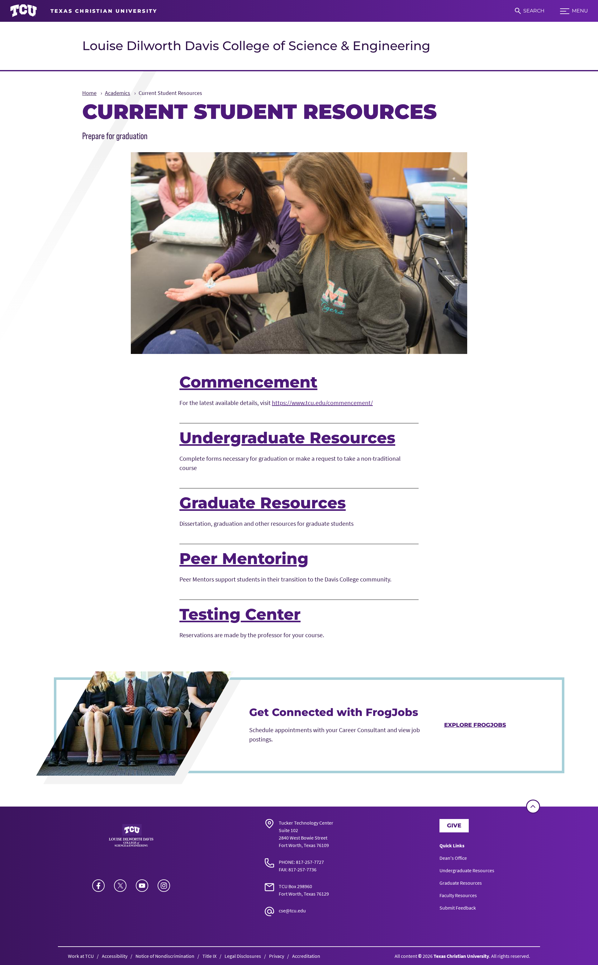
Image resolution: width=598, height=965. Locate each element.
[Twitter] (120, 885)
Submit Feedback (457, 908)
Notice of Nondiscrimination (164, 956)
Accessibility (114, 956)
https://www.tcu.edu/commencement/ (322, 403)
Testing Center (240, 614)
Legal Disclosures (243, 956)
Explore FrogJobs (475, 725)
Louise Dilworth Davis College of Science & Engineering (256, 45)
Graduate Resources (262, 503)
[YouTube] (142, 885)
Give (454, 825)
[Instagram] (164, 885)
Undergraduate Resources (287, 438)
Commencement (248, 382)
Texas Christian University (461, 956)
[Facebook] (98, 885)
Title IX (209, 956)
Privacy (276, 956)
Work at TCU (81, 956)
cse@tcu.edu (292, 910)
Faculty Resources (458, 895)
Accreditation (306, 956)
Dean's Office (453, 858)
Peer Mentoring (243, 558)
